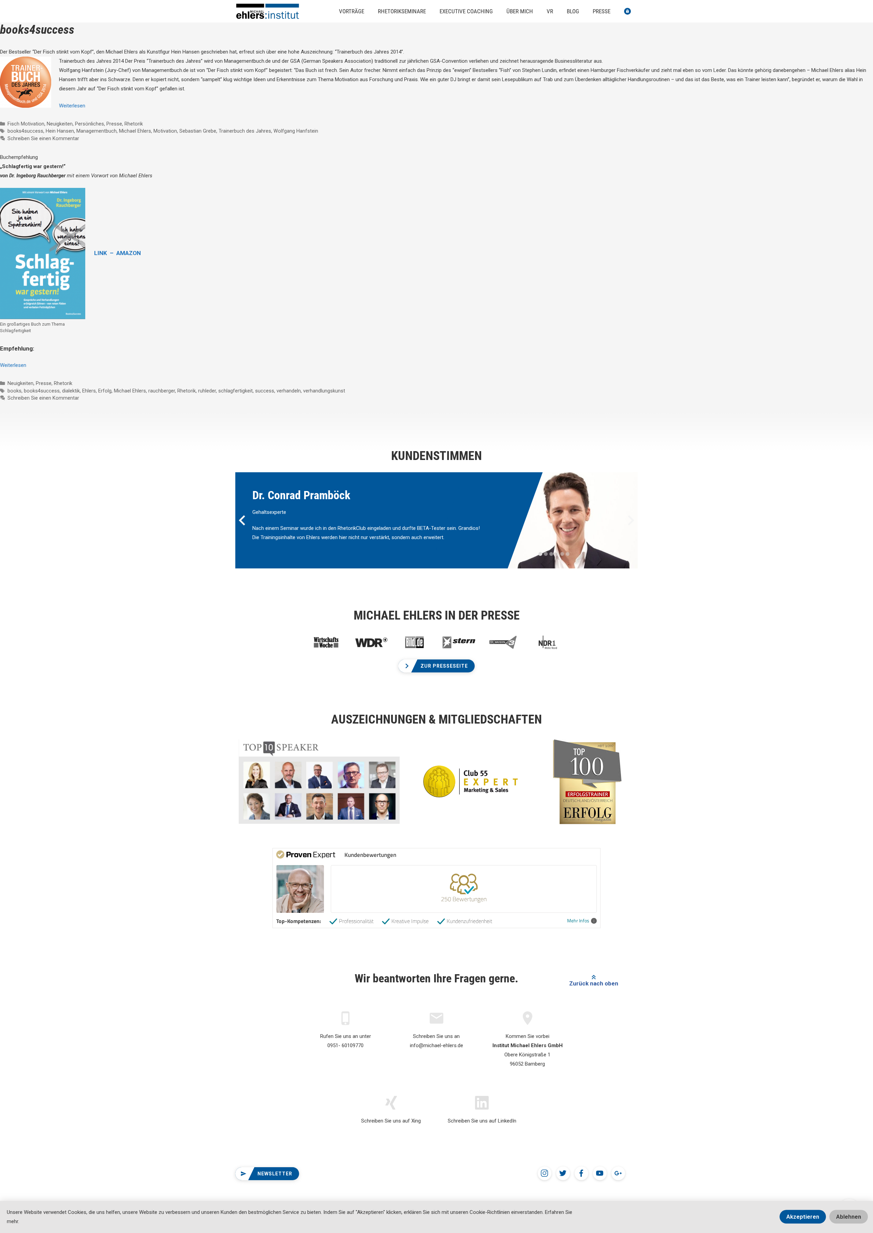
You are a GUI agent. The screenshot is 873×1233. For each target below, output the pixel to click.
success (264, 391)
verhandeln (289, 391)
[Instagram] (544, 1173)
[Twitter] (563, 1173)
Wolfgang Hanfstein (295, 131)
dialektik (71, 391)
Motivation (165, 131)
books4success (25, 131)
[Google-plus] (618, 1173)
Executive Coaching (466, 11)
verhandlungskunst (324, 391)
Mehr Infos (578, 921)
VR (550, 11)
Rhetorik (133, 124)
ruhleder (207, 391)
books (14, 391)
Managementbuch (96, 131)
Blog (573, 11)
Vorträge (351, 11)
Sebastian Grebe (197, 131)
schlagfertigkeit (235, 391)
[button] (436, 665)
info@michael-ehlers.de (436, 1045)
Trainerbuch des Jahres (245, 131)
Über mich (519, 11)
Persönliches (89, 124)
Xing (416, 1121)
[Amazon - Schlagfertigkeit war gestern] (42, 253)
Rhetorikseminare (402, 11)
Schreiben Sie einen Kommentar (43, 139)
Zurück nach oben (593, 983)
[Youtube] (600, 1173)
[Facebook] (581, 1173)
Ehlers (89, 391)
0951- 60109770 (345, 1045)
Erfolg (105, 391)
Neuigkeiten (60, 124)
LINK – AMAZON (117, 253)
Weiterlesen (72, 106)
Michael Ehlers (135, 131)
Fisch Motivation (26, 124)
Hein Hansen (60, 131)
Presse (601, 11)
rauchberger (161, 391)
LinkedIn (507, 1121)
